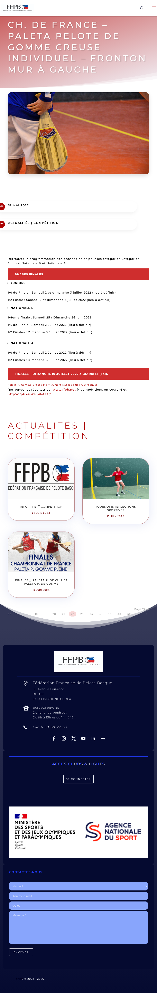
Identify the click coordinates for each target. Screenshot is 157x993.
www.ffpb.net (64, 389)
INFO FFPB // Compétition (41, 506)
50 (129, 613)
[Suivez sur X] (74, 738)
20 (54, 613)
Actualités (19, 223)
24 (91, 613)
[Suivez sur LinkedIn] (93, 738)
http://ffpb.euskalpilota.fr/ (29, 394)
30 (109, 613)
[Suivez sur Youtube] (83, 738)
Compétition (46, 223)
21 (63, 613)
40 (119, 613)
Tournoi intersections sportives (115, 508)
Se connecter (78, 779)
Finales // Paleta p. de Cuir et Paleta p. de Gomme (41, 582)
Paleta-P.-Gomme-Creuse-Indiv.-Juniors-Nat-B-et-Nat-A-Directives (53, 384)
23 (82, 613)
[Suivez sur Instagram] (64, 738)
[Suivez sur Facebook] (54, 738)
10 (36, 613)
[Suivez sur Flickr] (103, 738)
